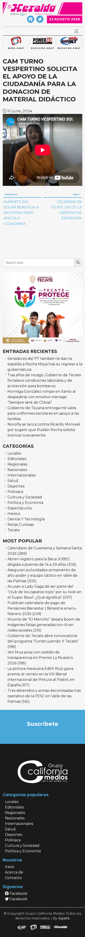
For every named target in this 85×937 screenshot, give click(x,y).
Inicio (9, 867)
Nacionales (17, 470)
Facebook (18, 893)
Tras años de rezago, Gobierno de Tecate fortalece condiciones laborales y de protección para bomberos (44, 380)
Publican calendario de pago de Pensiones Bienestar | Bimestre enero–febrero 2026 (42, 608)
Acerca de (14, 872)
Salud (12, 481)
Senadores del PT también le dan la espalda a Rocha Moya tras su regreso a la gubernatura (44, 364)
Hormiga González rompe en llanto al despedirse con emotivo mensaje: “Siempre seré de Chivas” (41, 397)
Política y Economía (25, 502)
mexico (13, 513)
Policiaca (15, 492)
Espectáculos (19, 508)
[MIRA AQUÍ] (16, 41)
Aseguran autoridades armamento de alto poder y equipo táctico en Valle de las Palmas (42, 575)
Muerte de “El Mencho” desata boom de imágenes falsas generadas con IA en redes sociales (43, 624)
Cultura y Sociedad (24, 497)
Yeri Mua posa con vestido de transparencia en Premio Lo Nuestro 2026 (40, 657)
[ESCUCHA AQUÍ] (42, 41)
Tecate (13, 530)
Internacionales (21, 475)
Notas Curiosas (20, 524)
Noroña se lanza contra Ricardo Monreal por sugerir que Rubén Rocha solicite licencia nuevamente (43, 429)
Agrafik (64, 918)
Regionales (17, 464)
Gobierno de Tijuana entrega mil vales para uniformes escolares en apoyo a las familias (43, 413)
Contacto (13, 878)
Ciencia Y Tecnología (26, 519)
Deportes (15, 486)
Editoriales (16, 459)
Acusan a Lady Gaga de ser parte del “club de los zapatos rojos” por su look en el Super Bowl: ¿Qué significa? (44, 592)
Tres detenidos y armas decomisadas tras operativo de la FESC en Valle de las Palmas (44, 696)
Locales (14, 453)
